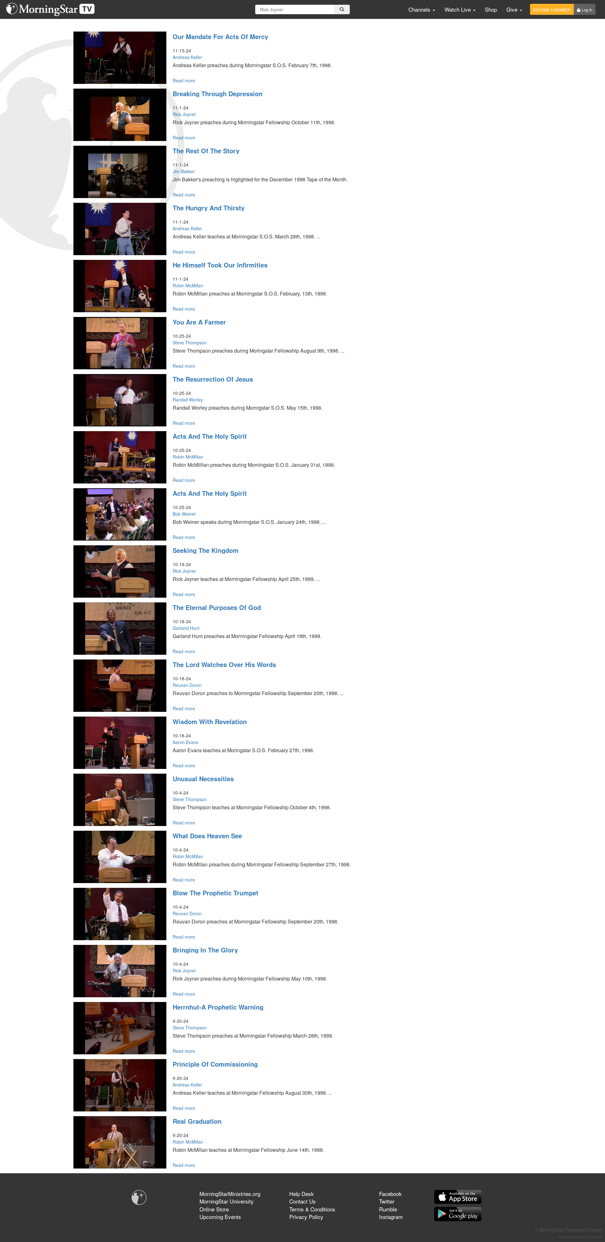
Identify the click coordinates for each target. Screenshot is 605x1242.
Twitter (387, 1201)
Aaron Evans (185, 742)
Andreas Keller (187, 57)
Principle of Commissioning (215, 1064)
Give (512, 9)
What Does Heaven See (207, 835)
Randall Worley (188, 399)
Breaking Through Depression (217, 93)
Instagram (391, 1217)
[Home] (52, 9)
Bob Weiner (184, 514)
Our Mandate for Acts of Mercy (220, 36)
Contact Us (302, 1201)
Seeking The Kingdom (206, 550)
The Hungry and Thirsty (209, 207)
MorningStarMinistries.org (229, 1194)
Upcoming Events (220, 1217)
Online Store (214, 1209)
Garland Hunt (186, 628)
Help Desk (301, 1194)
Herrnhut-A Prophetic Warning (218, 1006)
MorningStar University (226, 1201)
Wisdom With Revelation (210, 721)
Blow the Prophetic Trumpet (215, 892)
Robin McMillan (188, 285)
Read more (184, 80)
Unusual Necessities (203, 778)
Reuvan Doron (187, 685)
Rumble (388, 1209)
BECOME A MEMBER (552, 9)
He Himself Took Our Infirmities (220, 264)
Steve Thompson (190, 342)
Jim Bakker (184, 171)
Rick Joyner (184, 114)
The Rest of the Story (206, 150)
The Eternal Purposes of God (217, 607)
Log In (587, 9)
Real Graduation (197, 1121)
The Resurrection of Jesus (213, 379)
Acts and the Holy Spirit (210, 436)
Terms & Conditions (312, 1209)
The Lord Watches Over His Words (224, 664)
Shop (491, 9)
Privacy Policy (306, 1217)
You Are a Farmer (199, 321)
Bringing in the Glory (205, 949)
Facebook (390, 1194)
